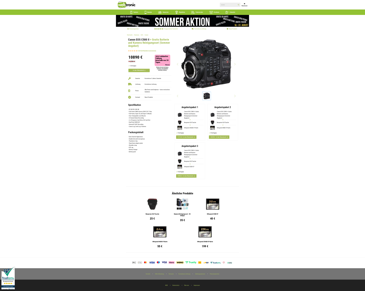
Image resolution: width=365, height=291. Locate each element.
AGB (166, 285)
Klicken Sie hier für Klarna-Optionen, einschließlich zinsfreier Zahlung (162, 69)
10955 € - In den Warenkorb (185, 176)
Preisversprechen (214, 274)
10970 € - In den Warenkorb (218, 137)
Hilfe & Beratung (159, 274)
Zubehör (232, 12)
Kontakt (148, 274)
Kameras (165, 12)
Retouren (171, 274)
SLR (142, 35)
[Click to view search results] (238, 5)
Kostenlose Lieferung (184, 274)
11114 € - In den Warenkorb (185, 137)
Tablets (135, 12)
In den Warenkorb (138, 70)
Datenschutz (175, 285)
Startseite (130, 35)
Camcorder (199, 12)
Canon (146, 35)
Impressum (197, 285)
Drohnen (216, 12)
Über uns (186, 285)
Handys (149, 12)
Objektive (181, 12)
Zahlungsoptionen (200, 274)
